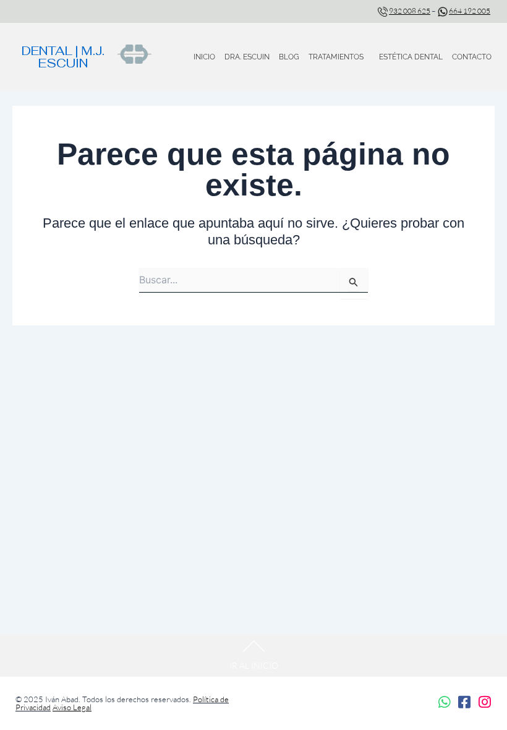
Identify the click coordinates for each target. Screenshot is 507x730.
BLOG (289, 57)
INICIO (204, 57)
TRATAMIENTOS (336, 57)
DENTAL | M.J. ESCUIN (63, 57)
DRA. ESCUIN (247, 57)
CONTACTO (472, 57)
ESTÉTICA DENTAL (411, 57)
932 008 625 (409, 10)
